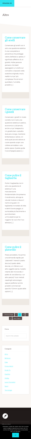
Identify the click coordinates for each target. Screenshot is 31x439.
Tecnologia (8, 390)
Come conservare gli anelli (15, 39)
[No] (29, 432)
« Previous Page (8, 314)
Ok (15, 435)
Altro (6, 354)
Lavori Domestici (10, 382)
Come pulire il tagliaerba (13, 177)
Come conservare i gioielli (15, 111)
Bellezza (7, 358)
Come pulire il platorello (13, 248)
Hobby (7, 378)
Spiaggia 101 (7, 3)
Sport (6, 386)
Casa (6, 362)
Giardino (7, 374)
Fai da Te (7, 370)
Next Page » (17, 318)
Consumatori (9, 366)
